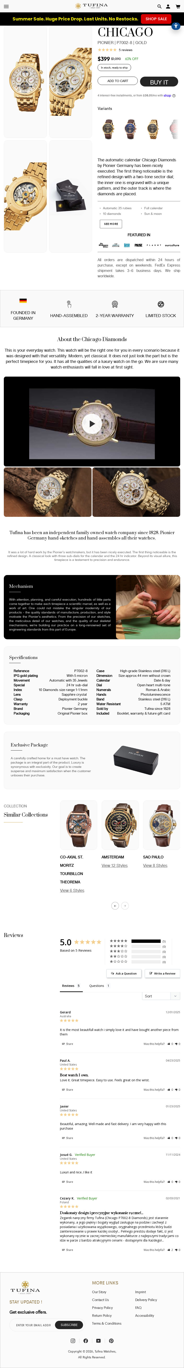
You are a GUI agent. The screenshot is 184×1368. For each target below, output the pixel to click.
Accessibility (144, 1315)
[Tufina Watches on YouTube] (98, 1341)
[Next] (125, 906)
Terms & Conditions (106, 1323)
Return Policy (102, 1315)
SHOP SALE (156, 19)
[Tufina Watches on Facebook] (85, 1341)
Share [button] (69, 1044)
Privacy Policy (102, 1307)
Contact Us (100, 1299)
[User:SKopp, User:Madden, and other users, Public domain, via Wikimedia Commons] (23, 301)
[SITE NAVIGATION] (6, 6)
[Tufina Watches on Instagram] (73, 1341)
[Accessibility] (175, 26)
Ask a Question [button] (126, 973)
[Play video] (92, 424)
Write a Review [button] (164, 973)
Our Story (99, 1291)
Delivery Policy (146, 1299)
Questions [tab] (96, 986)
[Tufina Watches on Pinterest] (111, 1341)
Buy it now (159, 83)
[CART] (177, 6)
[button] (159, 6)
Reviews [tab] (68, 986)
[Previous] (115, 906)
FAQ (138, 1307)
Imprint (140, 1291)
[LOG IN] (168, 6)
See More (111, 224)
